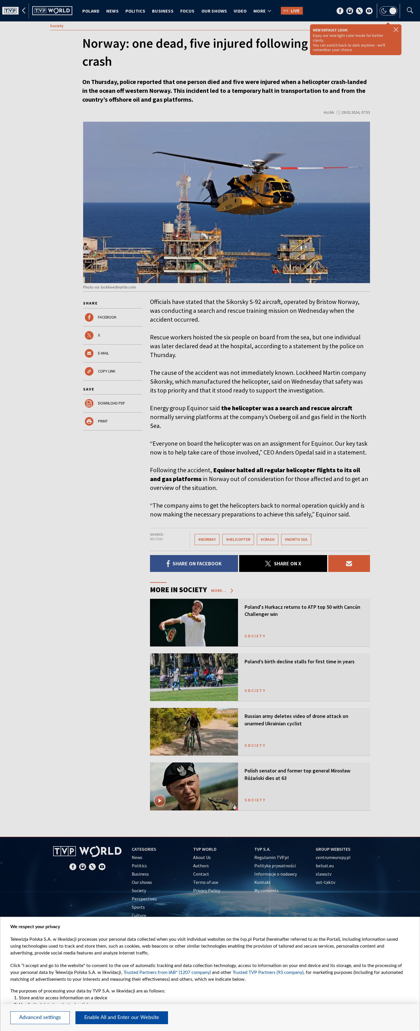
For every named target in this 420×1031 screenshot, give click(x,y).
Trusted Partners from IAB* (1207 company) (167, 972)
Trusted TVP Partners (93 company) (268, 972)
